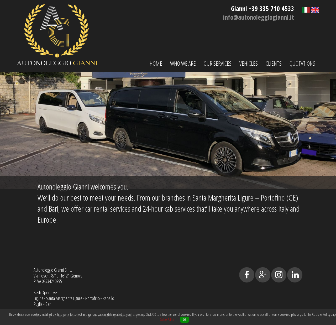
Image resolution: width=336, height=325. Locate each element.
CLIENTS (274, 63)
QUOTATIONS (302, 63)
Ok (184, 319)
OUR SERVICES (218, 63)
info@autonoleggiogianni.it (258, 17)
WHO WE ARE (183, 63)
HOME (156, 63)
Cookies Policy (167, 319)
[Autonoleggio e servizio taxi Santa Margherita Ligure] (57, 62)
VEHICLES (248, 63)
